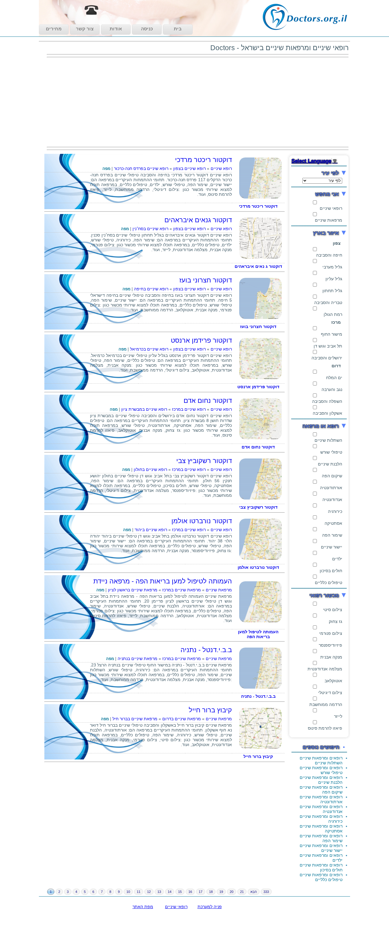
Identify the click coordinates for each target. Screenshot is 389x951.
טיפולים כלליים (328, 582)
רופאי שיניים (331, 208)
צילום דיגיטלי (330, 692)
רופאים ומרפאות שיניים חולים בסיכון (321, 867)
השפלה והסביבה (327, 401)
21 (242, 892)
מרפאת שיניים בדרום (181, 718)
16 (190, 892)
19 (221, 892)
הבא (253, 892)
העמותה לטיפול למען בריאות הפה (258, 634)
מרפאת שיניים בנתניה (137, 658)
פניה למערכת (210, 906)
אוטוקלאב (333, 680)
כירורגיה (335, 511)
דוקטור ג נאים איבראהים (258, 266)
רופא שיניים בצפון (189, 168)
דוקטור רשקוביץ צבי (204, 461)
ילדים (337, 558)
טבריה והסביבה (328, 302)
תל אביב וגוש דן (328, 346)
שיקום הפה (332, 475)
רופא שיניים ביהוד (151, 529)
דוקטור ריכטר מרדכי (203, 160)
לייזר (338, 716)
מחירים (54, 28)
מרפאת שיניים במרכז (181, 589)
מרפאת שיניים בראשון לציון (132, 589)
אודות (116, 28)
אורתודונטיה (331, 487)
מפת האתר (143, 906)
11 (138, 892)
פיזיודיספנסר (330, 645)
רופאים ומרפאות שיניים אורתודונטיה (321, 799)
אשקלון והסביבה (327, 413)
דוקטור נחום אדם (208, 400)
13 (159, 892)
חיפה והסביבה (329, 255)
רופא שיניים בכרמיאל (149, 349)
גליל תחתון (332, 290)
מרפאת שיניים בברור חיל (134, 718)
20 (231, 892)
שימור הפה (332, 535)
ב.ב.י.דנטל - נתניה (206, 650)
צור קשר (85, 28)
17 (200, 892)
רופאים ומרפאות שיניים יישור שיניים (321, 848)
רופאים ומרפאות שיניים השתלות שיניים (321, 760)
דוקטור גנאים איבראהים (198, 220)
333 (266, 892)
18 (211, 892)
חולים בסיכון (331, 570)
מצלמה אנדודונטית (325, 668)
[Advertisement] (198, 102)
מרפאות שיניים (328, 220)
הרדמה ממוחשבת (325, 704)
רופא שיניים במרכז (189, 409)
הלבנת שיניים (330, 464)
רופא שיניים (221, 168)
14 (169, 892)
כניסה (147, 28)
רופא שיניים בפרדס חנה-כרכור (141, 168)
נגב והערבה (332, 389)
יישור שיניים (331, 547)
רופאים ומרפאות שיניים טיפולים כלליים (321, 877)
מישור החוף (331, 334)
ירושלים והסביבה (327, 357)
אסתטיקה (333, 523)
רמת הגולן (333, 314)
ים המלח (334, 377)
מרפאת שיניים (219, 589)
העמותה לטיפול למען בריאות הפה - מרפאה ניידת (162, 581)
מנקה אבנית (331, 657)
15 (180, 892)
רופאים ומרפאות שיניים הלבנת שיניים (321, 780)
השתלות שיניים (328, 440)
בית (178, 28)
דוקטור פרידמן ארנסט (201, 340)
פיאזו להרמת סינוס (325, 728)
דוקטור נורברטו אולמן (201, 521)
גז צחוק (335, 621)
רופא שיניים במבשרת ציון (144, 409)
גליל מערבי (332, 267)
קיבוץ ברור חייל (210, 710)
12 (149, 892)
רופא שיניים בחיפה (151, 288)
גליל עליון (333, 278)
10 (128, 892)
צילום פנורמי (330, 633)
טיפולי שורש (331, 452)
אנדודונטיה (332, 499)
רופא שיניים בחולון (150, 469)
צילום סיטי (332, 609)
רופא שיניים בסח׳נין (150, 228)
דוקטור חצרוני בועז (205, 280)
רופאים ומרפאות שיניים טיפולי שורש (321, 770)
